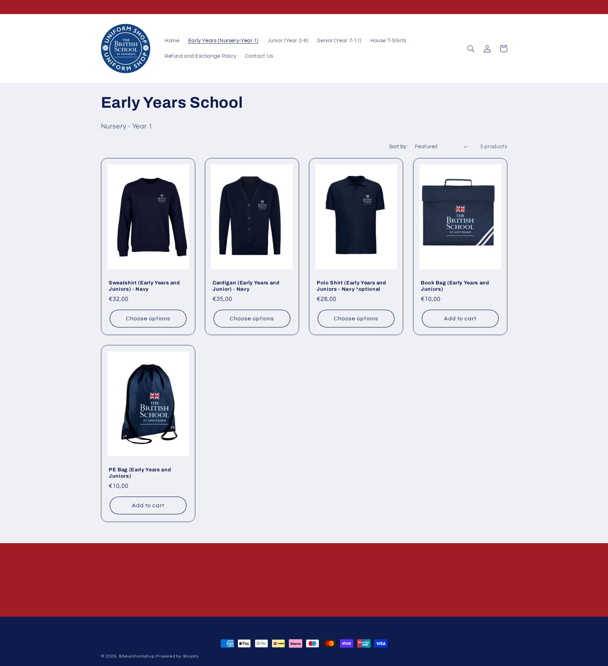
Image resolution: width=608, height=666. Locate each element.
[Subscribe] (362, 602)
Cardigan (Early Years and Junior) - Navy (246, 286)
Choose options (148, 318)
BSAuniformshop (136, 656)
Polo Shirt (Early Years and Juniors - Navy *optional (351, 286)
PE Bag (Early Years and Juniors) (140, 473)
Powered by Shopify (177, 656)
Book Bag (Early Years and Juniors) (455, 286)
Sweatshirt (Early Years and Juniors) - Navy (144, 286)
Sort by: (398, 146)
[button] (471, 48)
